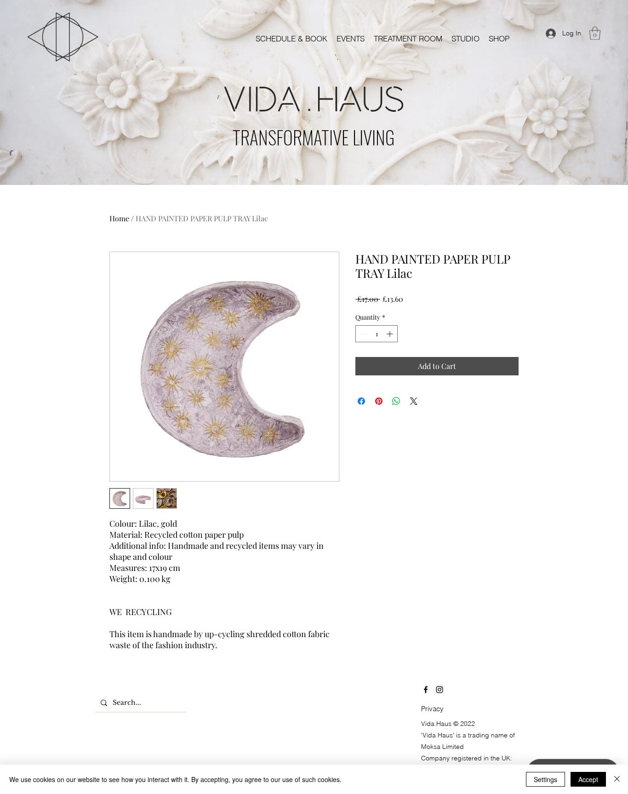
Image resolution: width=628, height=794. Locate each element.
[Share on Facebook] (361, 401)
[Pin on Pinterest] (378, 401)
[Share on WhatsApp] (396, 401)
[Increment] (390, 334)
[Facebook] (425, 689)
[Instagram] (439, 689)
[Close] (616, 779)
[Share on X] (413, 401)
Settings (545, 779)
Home (119, 218)
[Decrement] (362, 334)
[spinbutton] (376, 334)
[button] (350, 38)
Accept (588, 779)
